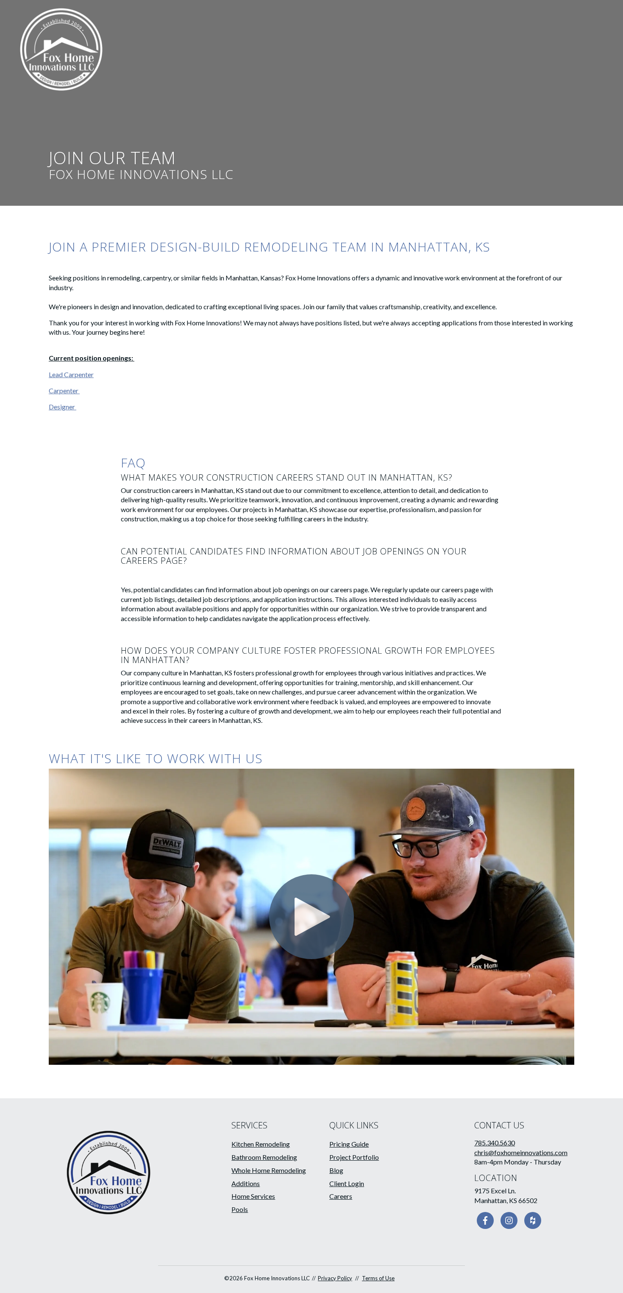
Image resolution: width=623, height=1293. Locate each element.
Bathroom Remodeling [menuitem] (264, 1157)
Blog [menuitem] (336, 1170)
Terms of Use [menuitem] (378, 1278)
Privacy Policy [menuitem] (335, 1278)
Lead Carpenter (71, 374)
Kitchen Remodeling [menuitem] (260, 1144)
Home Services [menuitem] (253, 1196)
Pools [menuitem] (239, 1209)
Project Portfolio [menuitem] (354, 1157)
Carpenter (64, 390)
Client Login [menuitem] (346, 1183)
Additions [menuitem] (245, 1183)
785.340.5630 (494, 1143)
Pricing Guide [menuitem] (349, 1144)
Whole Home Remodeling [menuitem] (268, 1170)
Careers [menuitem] (340, 1196)
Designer (62, 407)
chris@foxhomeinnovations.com (520, 1152)
